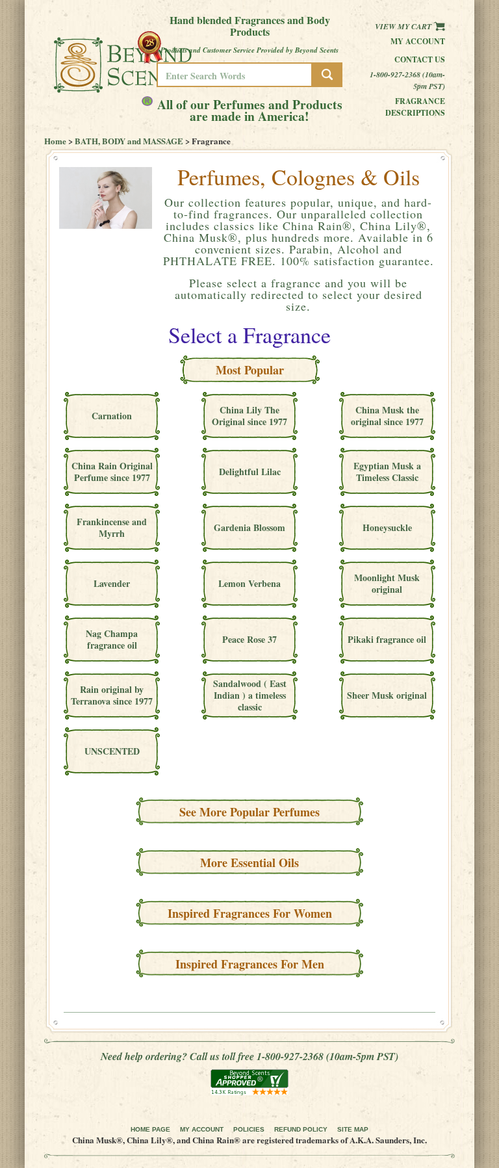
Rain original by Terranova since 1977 (112, 695)
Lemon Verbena (249, 583)
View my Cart (404, 26)
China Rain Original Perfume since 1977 (112, 471)
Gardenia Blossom (249, 527)
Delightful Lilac (250, 471)
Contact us (419, 59)
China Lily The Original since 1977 (249, 415)
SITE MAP (352, 1129)
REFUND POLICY (300, 1129)
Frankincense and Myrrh (112, 527)
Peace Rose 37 (249, 639)
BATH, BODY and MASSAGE (129, 141)
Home (55, 141)
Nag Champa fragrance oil (112, 639)
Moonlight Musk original (387, 583)
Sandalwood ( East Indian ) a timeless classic (250, 695)
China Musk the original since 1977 (387, 415)
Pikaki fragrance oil (387, 639)
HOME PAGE (150, 1129)
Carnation (112, 415)
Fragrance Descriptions (415, 107)
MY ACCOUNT (202, 1129)
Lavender (112, 583)
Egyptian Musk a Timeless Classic (387, 471)
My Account (417, 41)
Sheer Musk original (387, 695)
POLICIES (248, 1129)
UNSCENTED (112, 751)
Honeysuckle (387, 527)
